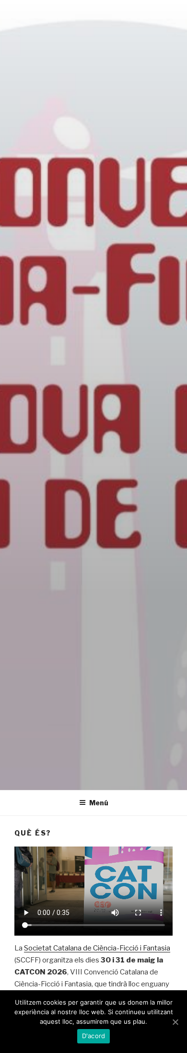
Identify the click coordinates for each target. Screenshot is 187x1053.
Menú (98, 803)
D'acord (93, 1036)
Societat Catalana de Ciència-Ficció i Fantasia (97, 948)
